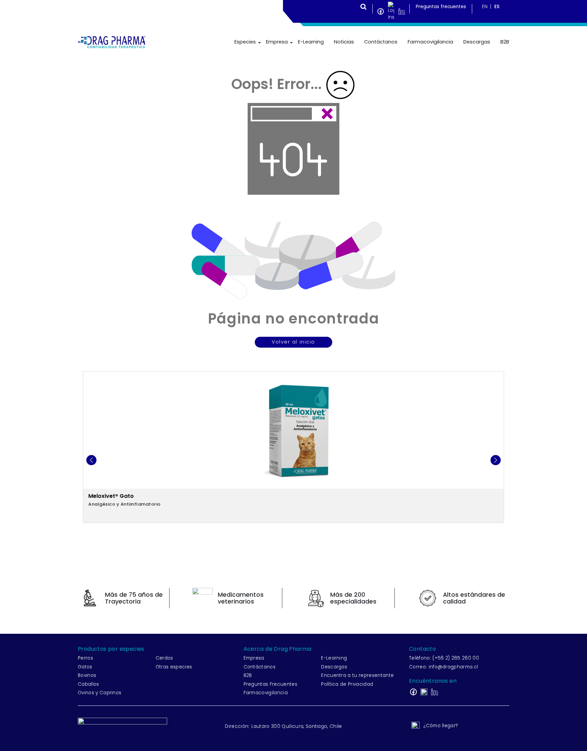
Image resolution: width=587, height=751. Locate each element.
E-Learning (311, 41)
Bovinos (87, 675)
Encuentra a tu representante (357, 675)
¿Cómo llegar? (440, 725)
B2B (504, 41)
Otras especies (174, 667)
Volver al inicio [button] (293, 341)
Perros (85, 658)
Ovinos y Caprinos (99, 692)
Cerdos (164, 658)
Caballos (88, 684)
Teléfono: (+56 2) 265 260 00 (444, 658)
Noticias (344, 41)
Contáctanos (380, 41)
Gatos (85, 667)
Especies (245, 41)
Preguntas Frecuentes (270, 684)
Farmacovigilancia (430, 41)
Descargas (476, 41)
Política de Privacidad (347, 684)
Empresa (277, 41)
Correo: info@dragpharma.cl (443, 667)
